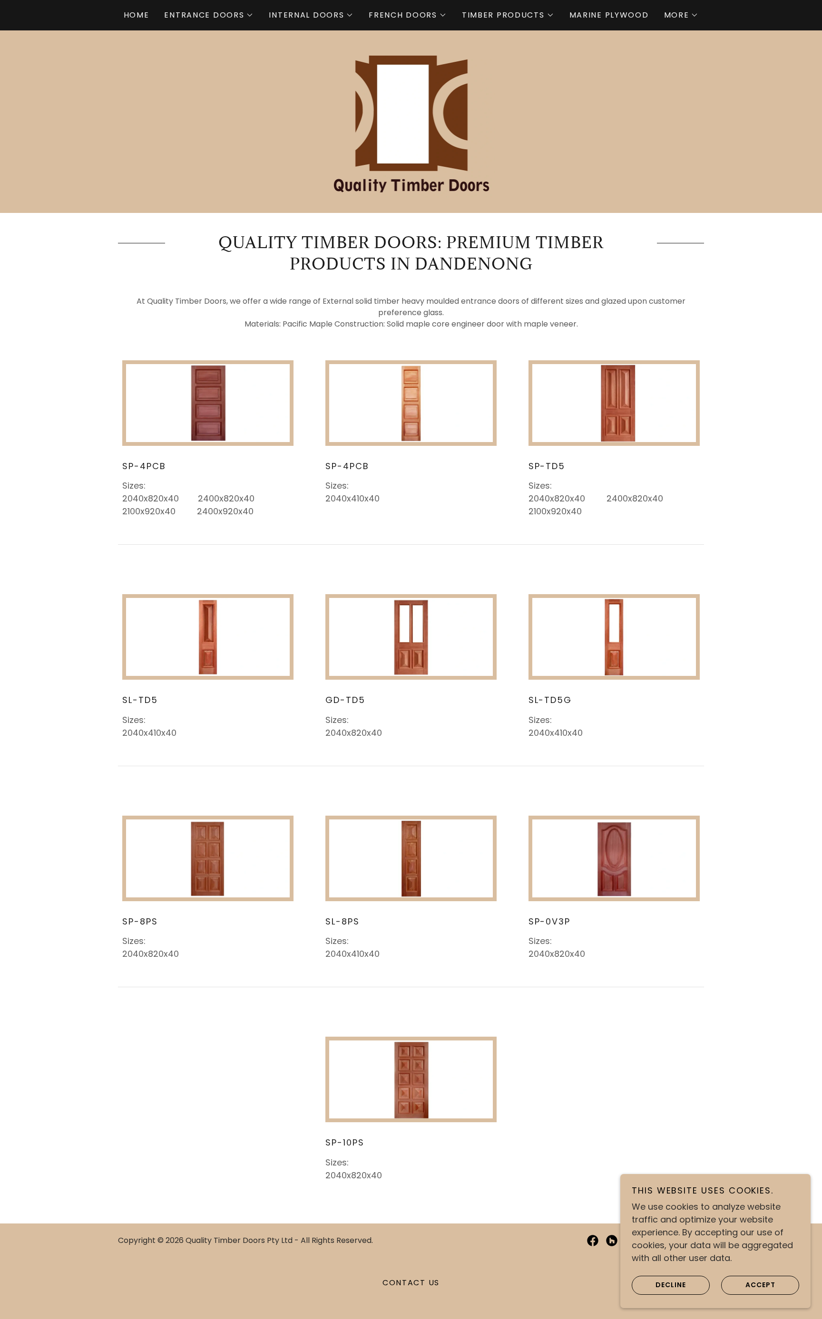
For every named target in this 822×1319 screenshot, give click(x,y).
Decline (671, 1285)
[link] (411, 121)
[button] (209, 15)
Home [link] (136, 15)
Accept (760, 1285)
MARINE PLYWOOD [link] (609, 15)
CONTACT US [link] (411, 1282)
